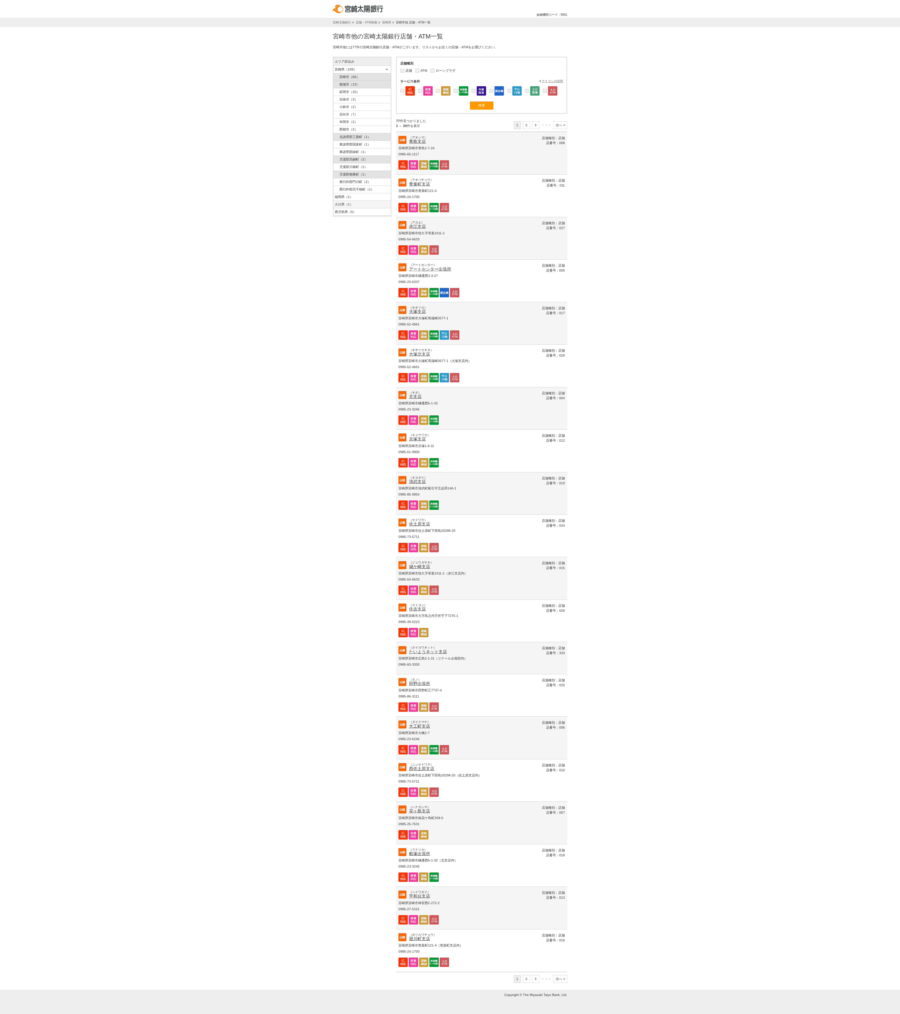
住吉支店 (417, 609)
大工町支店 (419, 726)
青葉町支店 (419, 184)
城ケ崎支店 (419, 566)
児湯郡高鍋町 (353, 159)
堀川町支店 (419, 938)
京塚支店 (417, 439)
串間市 (348, 122)
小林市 (348, 107)
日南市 (348, 99)
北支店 (415, 396)
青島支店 (417, 141)
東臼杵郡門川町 (355, 182)
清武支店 (417, 481)
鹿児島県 (345, 212)
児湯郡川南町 (353, 167)
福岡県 (344, 197)
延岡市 (349, 92)
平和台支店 (419, 896)
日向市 (348, 114)
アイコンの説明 (552, 81)
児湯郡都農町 (353, 174)
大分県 (344, 204)
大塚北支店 (419, 354)
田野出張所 (419, 683)
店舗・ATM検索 (366, 22)
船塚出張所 (419, 853)
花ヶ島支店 (419, 811)
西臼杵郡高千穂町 (356, 189)
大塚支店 (417, 311)
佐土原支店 (419, 524)
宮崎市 (349, 77)
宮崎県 (386, 22)
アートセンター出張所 (430, 269)
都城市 (349, 84)
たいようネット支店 (428, 651)
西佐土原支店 (421, 768)
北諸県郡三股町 (355, 137)
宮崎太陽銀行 (342, 22)
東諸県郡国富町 (355, 144)
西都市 (348, 129)
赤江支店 (417, 226)
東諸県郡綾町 (353, 152)
